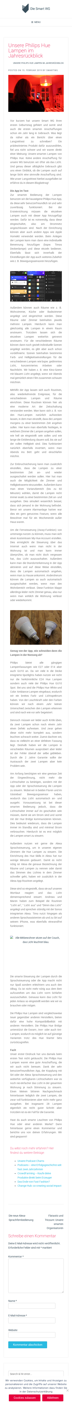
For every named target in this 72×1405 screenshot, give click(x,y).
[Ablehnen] (67, 1390)
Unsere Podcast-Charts (31, 1160)
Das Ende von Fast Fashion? (34, 1181)
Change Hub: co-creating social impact (39, 1185)
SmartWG (52, 70)
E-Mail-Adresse (17, 1315)
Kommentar (16, 1256)
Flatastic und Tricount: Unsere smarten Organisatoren (54, 1222)
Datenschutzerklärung (39, 1391)
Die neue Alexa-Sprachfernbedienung (21, 1217)
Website (12, 1330)
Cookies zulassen (25, 1397)
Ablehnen (53, 1397)
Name (12, 1300)
